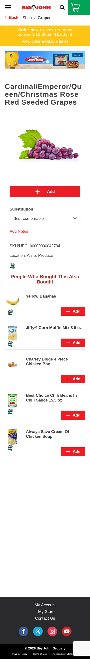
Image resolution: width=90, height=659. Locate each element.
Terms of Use (40, 654)
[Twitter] (38, 631)
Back (13, 17)
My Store (46, 611)
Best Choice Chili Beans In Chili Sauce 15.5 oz (51, 397)
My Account (45, 605)
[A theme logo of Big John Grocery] (36, 7)
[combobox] (45, 218)
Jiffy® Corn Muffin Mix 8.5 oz (54, 327)
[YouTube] (52, 631)
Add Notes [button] (19, 231)
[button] (42, 61)
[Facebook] (23, 631)
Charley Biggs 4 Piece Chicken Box (47, 361)
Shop (27, 17)
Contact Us (45, 618)
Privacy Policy (19, 654)
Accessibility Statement (65, 654)
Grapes (44, 17)
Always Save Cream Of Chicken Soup (47, 434)
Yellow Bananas (41, 296)
